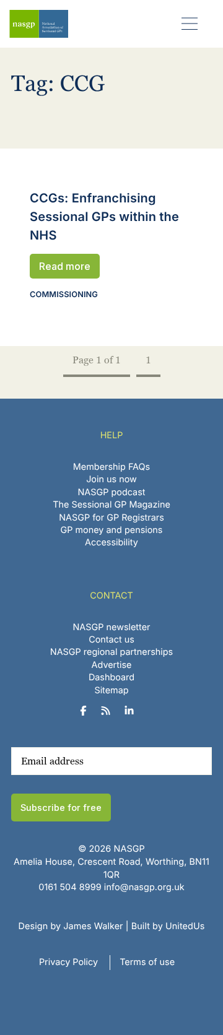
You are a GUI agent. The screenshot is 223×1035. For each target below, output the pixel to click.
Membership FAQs (111, 467)
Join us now (111, 479)
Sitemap (111, 690)
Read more (64, 266)
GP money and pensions (112, 530)
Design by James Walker (71, 926)
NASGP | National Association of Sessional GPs (38, 24)
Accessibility (111, 542)
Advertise (112, 665)
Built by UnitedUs (168, 926)
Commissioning (64, 295)
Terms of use (147, 962)
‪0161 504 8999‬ (69, 887)
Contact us (111, 639)
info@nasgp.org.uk (144, 887)
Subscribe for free (61, 807)
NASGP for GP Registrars (111, 518)
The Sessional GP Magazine (111, 505)
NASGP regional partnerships (111, 652)
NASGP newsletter (112, 627)
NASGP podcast (112, 492)
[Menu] (190, 23)
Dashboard (111, 677)
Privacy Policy (68, 962)
